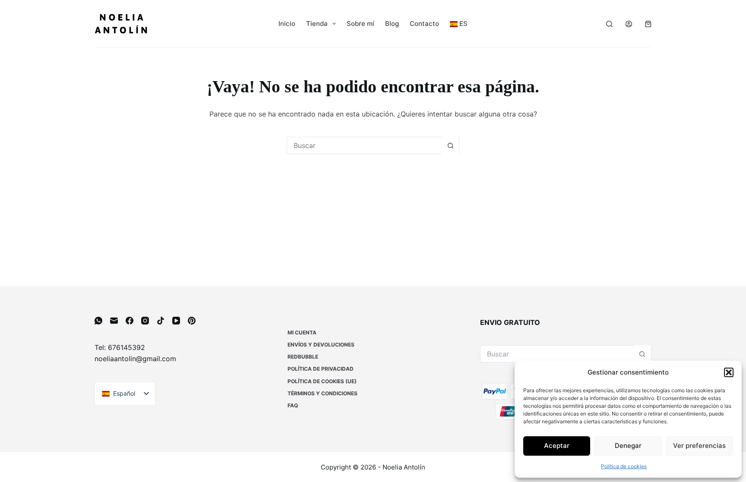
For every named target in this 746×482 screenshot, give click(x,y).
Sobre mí (360, 23)
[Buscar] (609, 24)
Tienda (317, 23)
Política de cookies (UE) (322, 381)
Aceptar (556, 445)
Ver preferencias (699, 445)
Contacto (424, 23)
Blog (392, 23)
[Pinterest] (192, 320)
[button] (728, 372)
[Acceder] (629, 24)
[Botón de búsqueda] (450, 145)
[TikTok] (160, 320)
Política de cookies (624, 466)
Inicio (286, 23)
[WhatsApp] (98, 320)
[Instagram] (145, 320)
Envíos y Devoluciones (321, 344)
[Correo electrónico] (114, 320)
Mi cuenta (302, 332)
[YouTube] (176, 320)
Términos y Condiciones (322, 393)
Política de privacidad (321, 368)
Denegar (628, 445)
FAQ (293, 405)
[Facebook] (129, 320)
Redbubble (303, 356)
